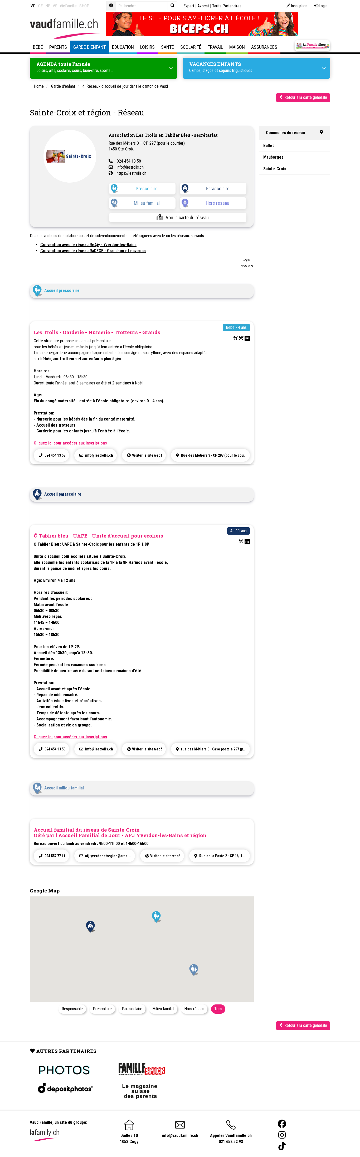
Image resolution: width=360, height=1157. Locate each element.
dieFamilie (68, 5)
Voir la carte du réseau (187, 217)
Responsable (72, 1008)
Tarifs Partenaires (226, 5)
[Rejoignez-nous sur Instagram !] (282, 1135)
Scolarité (190, 47)
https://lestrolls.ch (131, 173)
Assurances (264, 47)
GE (40, 5)
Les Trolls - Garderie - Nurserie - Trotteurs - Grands (97, 332)
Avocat (203, 5)
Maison (237, 47)
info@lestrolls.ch (130, 167)
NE (47, 5)
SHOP (84, 5)
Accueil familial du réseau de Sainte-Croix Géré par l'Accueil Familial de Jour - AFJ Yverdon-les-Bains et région (120, 832)
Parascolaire (218, 188)
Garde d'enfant (89, 47)
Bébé (38, 47)
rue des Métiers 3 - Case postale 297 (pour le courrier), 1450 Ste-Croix (215, 749)
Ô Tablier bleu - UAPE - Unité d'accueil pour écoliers (98, 535)
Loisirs (147, 47)
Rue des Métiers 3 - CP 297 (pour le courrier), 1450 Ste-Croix (215, 455)
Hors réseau (217, 203)
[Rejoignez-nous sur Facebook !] (282, 1123)
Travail (215, 47)
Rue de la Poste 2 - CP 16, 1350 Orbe (224, 856)
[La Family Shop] (312, 45)
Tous (218, 1008)
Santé (167, 47)
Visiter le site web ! (147, 455)
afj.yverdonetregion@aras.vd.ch (109, 856)
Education (123, 47)
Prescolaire (147, 188)
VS (55, 5)
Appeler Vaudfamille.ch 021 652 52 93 (231, 1138)
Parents (58, 47)
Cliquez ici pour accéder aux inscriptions (70, 443)
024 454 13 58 (129, 161)
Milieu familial (147, 203)
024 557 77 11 (54, 856)
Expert (188, 5)
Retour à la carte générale (305, 97)
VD (33, 5)
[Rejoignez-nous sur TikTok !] (282, 1146)
